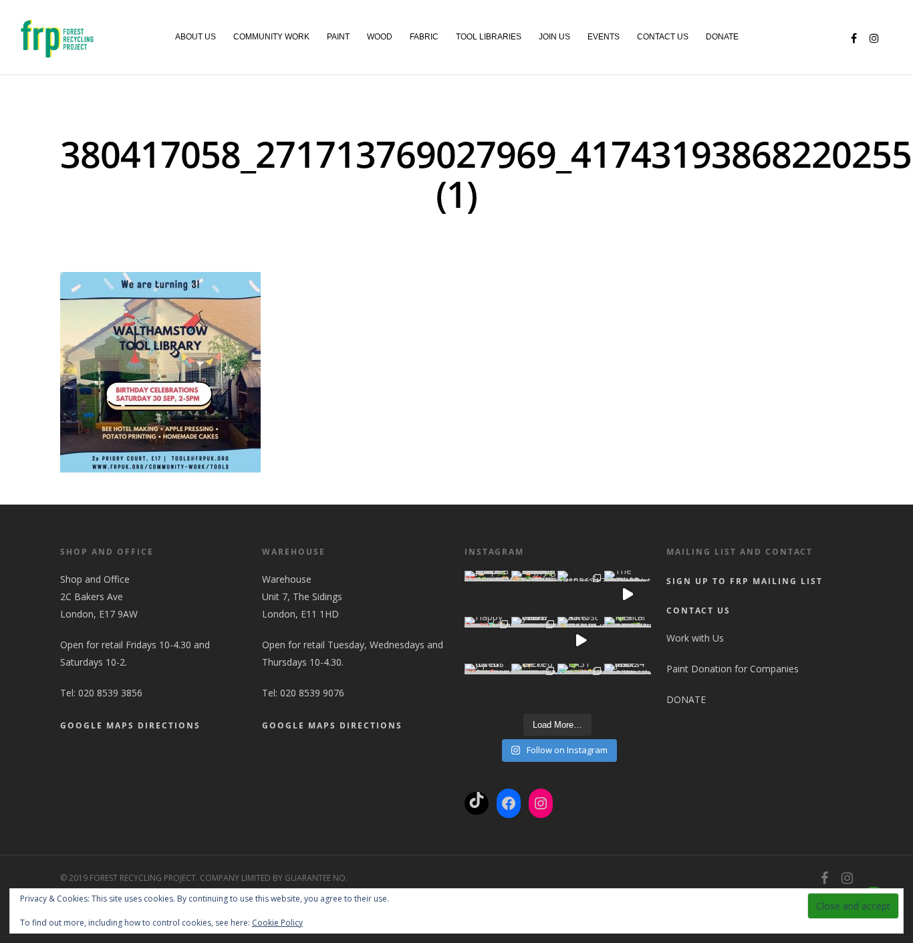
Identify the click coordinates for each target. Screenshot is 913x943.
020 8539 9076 (312, 692)
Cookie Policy (277, 922)
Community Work (271, 36)
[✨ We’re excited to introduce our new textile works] (534, 687)
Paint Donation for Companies (732, 668)
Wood (379, 36)
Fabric (424, 36)
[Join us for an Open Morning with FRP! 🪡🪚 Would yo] (488, 687)
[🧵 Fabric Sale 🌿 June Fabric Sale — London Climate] (488, 594)
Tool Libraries (488, 36)
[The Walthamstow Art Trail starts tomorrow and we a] (627, 594)
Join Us (554, 36)
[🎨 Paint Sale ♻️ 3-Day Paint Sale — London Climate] (534, 594)
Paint (338, 36)
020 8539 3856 (110, 692)
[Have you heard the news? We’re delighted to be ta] (534, 640)
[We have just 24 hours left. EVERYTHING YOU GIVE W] (627, 687)
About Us (195, 36)
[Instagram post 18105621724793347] (580, 594)
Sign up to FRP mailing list (744, 581)
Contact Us (662, 36)
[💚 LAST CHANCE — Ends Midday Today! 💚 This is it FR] (580, 687)
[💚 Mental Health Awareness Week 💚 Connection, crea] (627, 640)
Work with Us (695, 638)
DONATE (722, 36)
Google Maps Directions (130, 725)
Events (604, 36)
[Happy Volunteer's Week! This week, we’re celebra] (488, 640)
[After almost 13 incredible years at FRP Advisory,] (580, 640)
